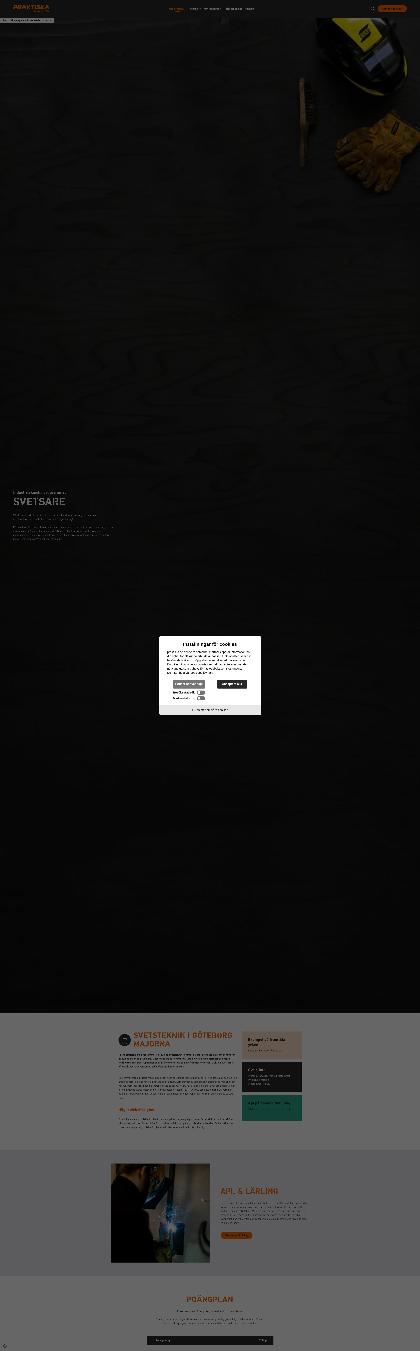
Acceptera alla (232, 684)
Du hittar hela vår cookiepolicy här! (190, 672)
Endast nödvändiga (189, 684)
